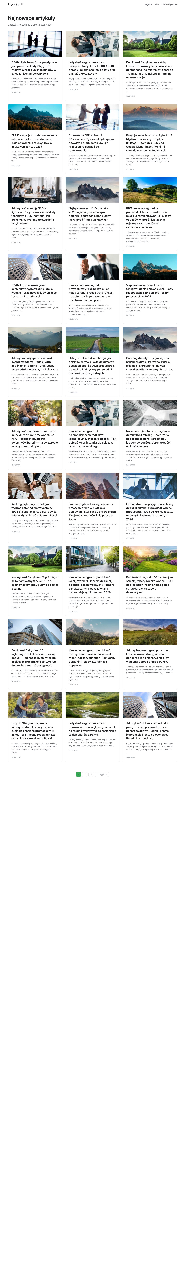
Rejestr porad (152, 4)
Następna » (102, 774)
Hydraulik (15, 4)
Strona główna (169, 4)
